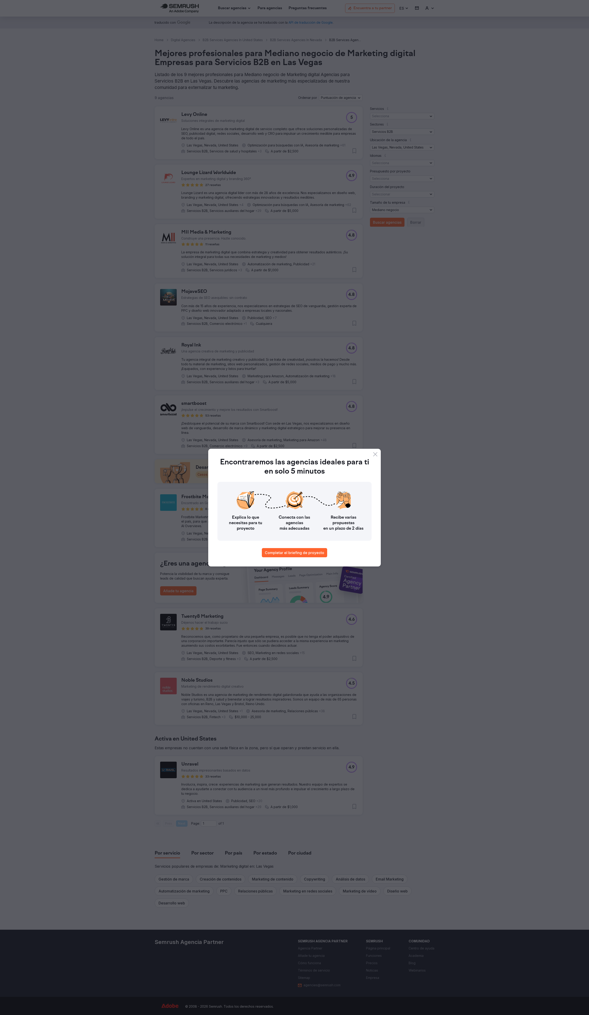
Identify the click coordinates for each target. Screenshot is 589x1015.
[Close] (375, 454)
